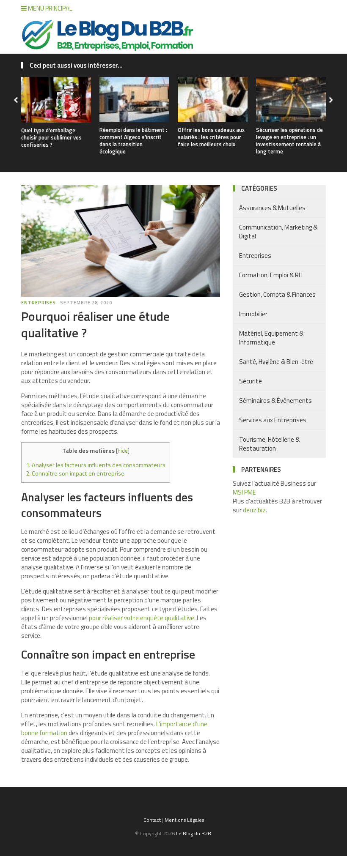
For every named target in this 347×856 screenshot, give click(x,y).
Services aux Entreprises (272, 420)
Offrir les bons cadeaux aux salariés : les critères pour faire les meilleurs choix (211, 137)
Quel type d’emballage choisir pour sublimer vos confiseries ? (51, 137)
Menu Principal (49, 8)
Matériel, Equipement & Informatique (271, 337)
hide (123, 450)
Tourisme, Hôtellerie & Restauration (269, 444)
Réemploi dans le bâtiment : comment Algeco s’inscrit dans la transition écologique (133, 141)
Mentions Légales (184, 820)
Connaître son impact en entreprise (75, 473)
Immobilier (253, 314)
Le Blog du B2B (193, 833)
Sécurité (250, 381)
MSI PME (244, 492)
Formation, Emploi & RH (271, 275)
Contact (152, 820)
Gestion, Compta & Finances (277, 294)
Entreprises (38, 302)
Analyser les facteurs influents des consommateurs (95, 465)
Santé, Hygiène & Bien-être (276, 361)
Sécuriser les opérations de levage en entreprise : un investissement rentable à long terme (289, 141)
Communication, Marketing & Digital (278, 231)
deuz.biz (254, 510)
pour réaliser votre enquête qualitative (141, 618)
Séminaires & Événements (275, 400)
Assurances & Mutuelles (272, 208)
